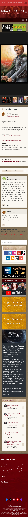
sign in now (8, 233)
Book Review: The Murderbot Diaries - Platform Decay (13, 423)
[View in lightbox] (14, 64)
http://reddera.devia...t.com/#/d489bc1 (11, 140)
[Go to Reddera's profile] (3, 114)
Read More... (6, 394)
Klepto (8, 178)
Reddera (9, 113)
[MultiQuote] (3, 205)
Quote (7, 205)
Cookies (22, 503)
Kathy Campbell (12, 446)
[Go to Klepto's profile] (4, 178)
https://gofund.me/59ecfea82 (15, 391)
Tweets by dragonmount (8, 479)
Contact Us (18, 503)
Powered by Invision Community (14, 506)
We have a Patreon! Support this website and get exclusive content (13, 3)
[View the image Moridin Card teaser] (9, 100)
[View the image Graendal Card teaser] (15, 100)
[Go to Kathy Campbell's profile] (5, 441)
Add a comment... (7, 242)
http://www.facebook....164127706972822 (11, 135)
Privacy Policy (11, 503)
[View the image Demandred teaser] (4, 100)
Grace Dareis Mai (13, 436)
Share (7, 171)
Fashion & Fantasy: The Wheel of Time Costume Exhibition (14, 442)
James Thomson (13, 408)
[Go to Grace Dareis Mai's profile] (5, 433)
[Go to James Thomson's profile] (5, 405)
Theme (5, 503)
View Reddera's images (12, 116)
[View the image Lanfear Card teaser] (20, 100)
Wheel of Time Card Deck (10, 161)
